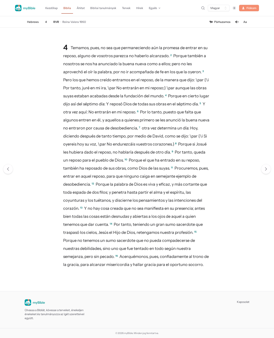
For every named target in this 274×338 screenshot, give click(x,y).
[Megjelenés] (234, 8)
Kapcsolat (243, 302)
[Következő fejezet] (266, 169)
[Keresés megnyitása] (203, 8)
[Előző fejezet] (8, 169)
